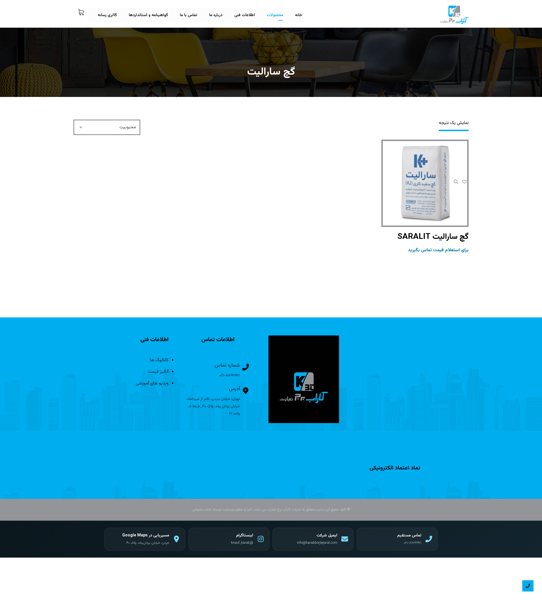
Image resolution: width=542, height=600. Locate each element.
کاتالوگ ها (159, 360)
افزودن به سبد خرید (425, 210)
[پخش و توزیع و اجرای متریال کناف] (454, 15)
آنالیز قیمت (158, 371)
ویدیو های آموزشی (152, 383)
